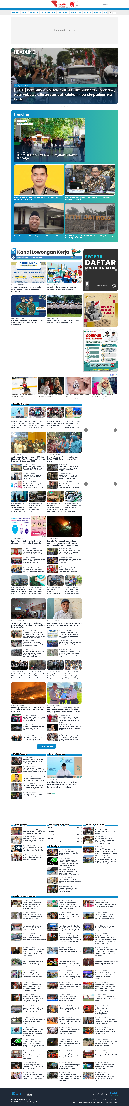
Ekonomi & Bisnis (76, 12)
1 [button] (59, 106)
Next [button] (116, 76)
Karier (115, 1102)
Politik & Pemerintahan (48, 12)
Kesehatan (97, 12)
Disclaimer (100, 1102)
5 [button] (70, 106)
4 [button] (67, 106)
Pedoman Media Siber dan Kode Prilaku (84, 1102)
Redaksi (95, 1100)
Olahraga (107, 12)
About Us (101, 1100)
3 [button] (64, 106)
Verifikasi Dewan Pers (111, 1100)
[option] (64, 76)
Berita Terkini (21, 404)
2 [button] (62, 106)
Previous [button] (13, 76)
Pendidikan (87, 12)
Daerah (24, 12)
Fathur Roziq (22, 121)
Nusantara (15, 12)
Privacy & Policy (108, 1102)
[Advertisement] (6, 42)
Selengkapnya (47, 746)
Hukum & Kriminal (63, 12)
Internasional (34, 12)
